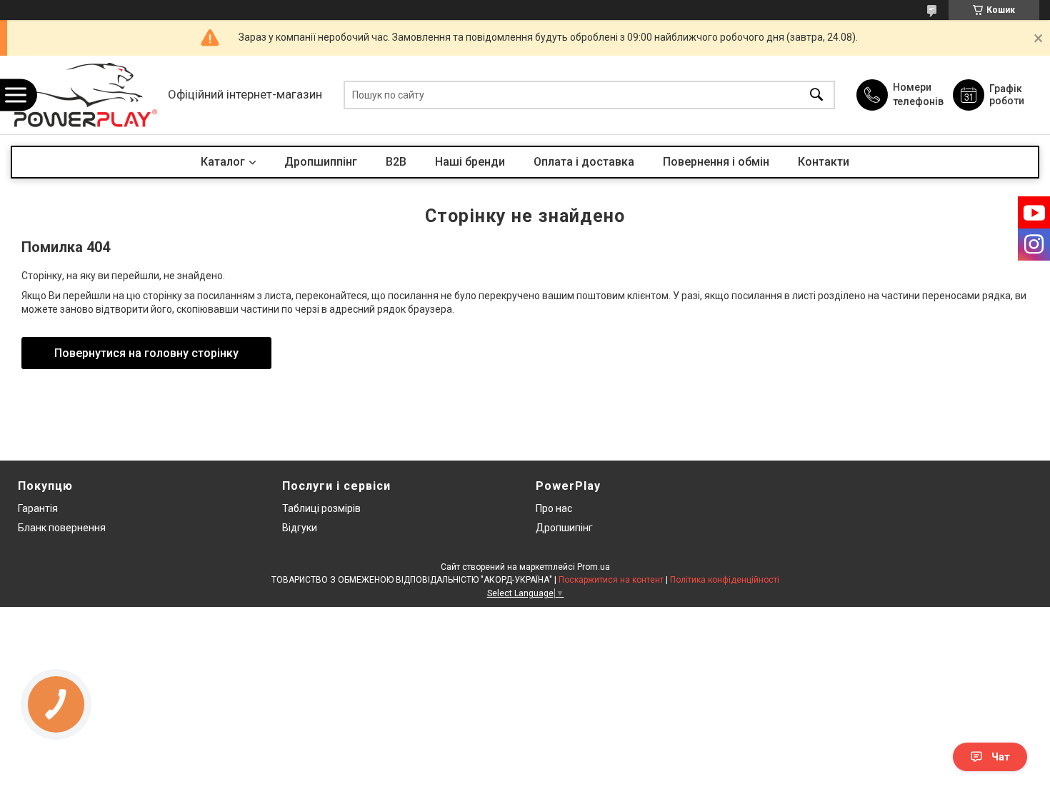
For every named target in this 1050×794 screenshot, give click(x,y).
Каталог (223, 162)
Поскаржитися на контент (611, 580)
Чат (1000, 757)
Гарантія (38, 508)
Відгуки (299, 527)
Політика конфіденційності (724, 580)
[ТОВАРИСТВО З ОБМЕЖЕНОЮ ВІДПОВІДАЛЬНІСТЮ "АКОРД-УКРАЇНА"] (85, 95)
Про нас (554, 508)
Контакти (823, 162)
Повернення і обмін (716, 162)
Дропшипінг (564, 527)
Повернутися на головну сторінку (146, 353)
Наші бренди (470, 162)
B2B (396, 162)
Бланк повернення (62, 527)
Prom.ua (593, 567)
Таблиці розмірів (321, 508)
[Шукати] (816, 95)
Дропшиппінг (320, 162)
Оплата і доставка (584, 162)
